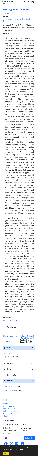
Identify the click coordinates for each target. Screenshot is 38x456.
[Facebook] (5, 444)
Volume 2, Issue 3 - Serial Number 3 (27, 337)
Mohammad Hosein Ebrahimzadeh (16, 19)
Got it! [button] (6, 453)
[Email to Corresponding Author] (31, 19)
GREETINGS (7, 320)
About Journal (8, 406)
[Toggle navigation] (18, 4)
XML (9, 353)
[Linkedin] (16, 444)
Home (5, 403)
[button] (24, 449)
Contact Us (7, 413)
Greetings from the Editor (16, 9)
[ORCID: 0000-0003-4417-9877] (4, 21)
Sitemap (6, 416)
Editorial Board (9, 408)
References (11, 327)
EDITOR (17, 320)
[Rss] (22, 444)
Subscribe (29, 438)
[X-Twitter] (11, 444)
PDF (12, 357)
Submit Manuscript (11, 411)
